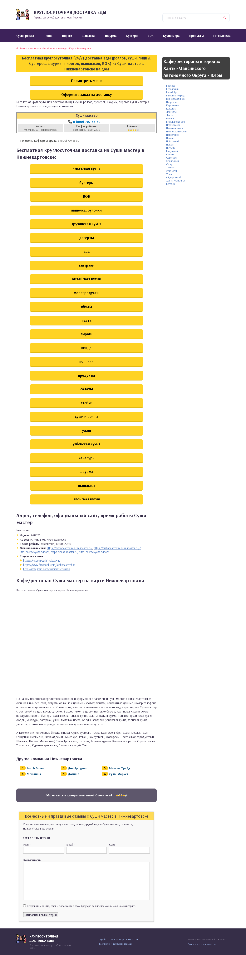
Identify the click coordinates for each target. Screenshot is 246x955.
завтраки (86, 265)
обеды (86, 306)
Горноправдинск (175, 98)
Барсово (170, 85)
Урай (169, 174)
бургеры (86, 182)
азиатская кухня (86, 168)
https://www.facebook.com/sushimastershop (49, 565)
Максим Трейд (119, 768)
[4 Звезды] (136, 130)
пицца (86, 347)
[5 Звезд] (138, 130)
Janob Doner (35, 768)
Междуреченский (175, 121)
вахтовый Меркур (175, 95)
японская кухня (86, 499)
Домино (73, 774)
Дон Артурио (77, 768)
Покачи (170, 144)
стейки (86, 402)
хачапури (87, 457)
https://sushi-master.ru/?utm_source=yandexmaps (80, 552)
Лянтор (170, 115)
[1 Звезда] (129, 130)
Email (70, 844)
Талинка (170, 167)
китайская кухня (86, 278)
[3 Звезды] (133, 130)
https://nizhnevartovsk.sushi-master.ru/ (69, 548)
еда (86, 251)
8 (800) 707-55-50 (86, 121)
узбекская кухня (86, 444)
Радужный (172, 151)
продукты (86, 375)
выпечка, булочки (86, 210)
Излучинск (172, 102)
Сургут (169, 164)
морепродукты (86, 292)
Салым (170, 154)
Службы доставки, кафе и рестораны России (118, 939)
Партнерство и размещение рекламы (115, 943)
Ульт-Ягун (171, 170)
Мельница (34, 774)
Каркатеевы (172, 105)
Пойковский (172, 141)
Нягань (170, 138)
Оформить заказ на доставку (86, 94)
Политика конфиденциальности (202, 944)
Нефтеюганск (173, 125)
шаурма (86, 471)
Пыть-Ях (170, 148)
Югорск (170, 184)
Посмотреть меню (86, 80)
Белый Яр (171, 92)
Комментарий (32, 860)
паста (86, 320)
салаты (86, 388)
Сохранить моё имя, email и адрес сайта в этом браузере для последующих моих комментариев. (81, 906)
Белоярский (172, 89)
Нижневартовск (174, 128)
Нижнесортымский (176, 131)
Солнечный (172, 161)
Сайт (112, 844)
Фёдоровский (173, 177)
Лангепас (171, 112)
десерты (86, 237)
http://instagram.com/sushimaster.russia (46, 569)
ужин (86, 430)
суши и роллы (86, 416)
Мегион (170, 118)
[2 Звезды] (131, 130)
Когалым (171, 108)
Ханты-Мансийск (175, 180)
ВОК (86, 196)
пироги (86, 333)
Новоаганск (172, 134)
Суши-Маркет (119, 774)
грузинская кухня (86, 223)
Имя (27, 844)
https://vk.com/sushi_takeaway (41, 560)
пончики (86, 361)
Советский (171, 157)
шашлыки (86, 485)
